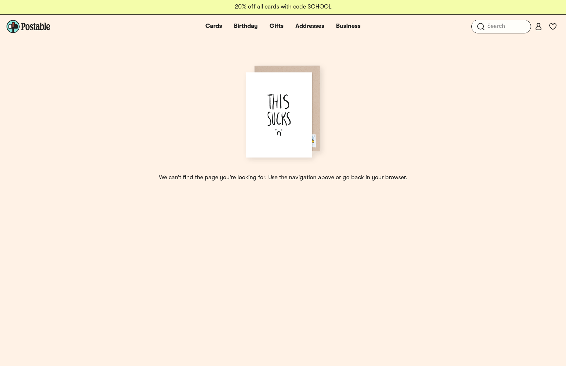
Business (348, 26)
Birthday (246, 26)
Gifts (277, 26)
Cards (213, 26)
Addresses (309, 26)
